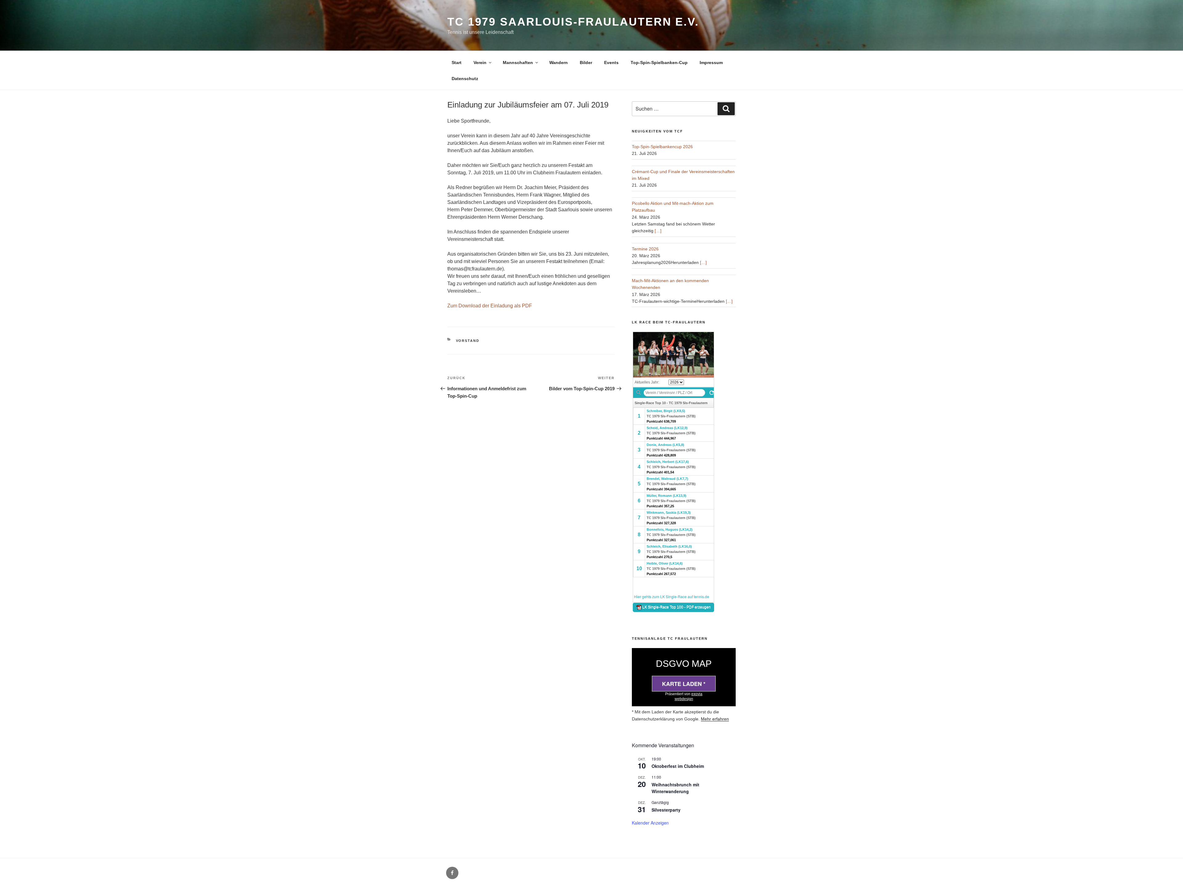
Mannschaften (518, 62)
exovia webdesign (689, 696)
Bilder (586, 62)
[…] (658, 230)
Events (611, 62)
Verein (480, 62)
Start (456, 62)
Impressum (711, 62)
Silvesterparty (666, 810)
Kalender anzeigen (650, 823)
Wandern (558, 62)
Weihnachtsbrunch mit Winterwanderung (675, 788)
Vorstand (468, 341)
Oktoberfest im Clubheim (678, 766)
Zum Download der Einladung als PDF (489, 305)
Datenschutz (465, 78)
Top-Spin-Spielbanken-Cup (659, 62)
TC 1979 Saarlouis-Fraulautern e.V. (573, 21)
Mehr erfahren (715, 718)
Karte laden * (683, 684)
